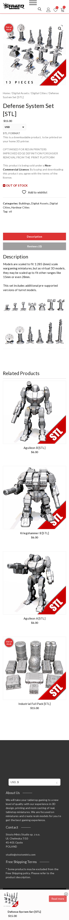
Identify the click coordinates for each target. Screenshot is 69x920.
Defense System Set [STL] (24, 911)
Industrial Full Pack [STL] (34, 703)
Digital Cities (39, 93)
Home (6, 93)
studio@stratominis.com (20, 854)
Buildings (24, 203)
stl (10, 211)
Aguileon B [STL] (34, 447)
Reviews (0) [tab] (34, 246)
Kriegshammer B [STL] (34, 533)
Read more (58, 898)
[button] (59, 28)
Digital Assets (20, 93)
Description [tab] (34, 236)
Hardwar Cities (20, 207)
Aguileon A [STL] (34, 618)
